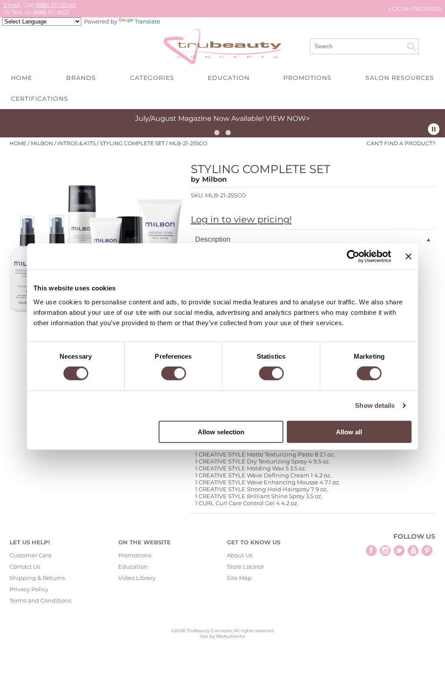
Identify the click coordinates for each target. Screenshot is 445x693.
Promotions (307, 78)
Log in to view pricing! (241, 219)
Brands (81, 78)
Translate (147, 21)
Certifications (39, 99)
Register (427, 8)
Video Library (137, 577)
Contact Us (25, 566)
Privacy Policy (29, 589)
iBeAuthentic (231, 636)
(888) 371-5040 (55, 4)
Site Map (239, 577)
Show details (375, 405)
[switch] (173, 373)
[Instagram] (385, 550)
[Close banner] (408, 256)
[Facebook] (371, 550)
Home (21, 78)
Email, (12, 4)
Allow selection (221, 431)
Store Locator (245, 566)
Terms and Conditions (40, 600)
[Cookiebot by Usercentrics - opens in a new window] (353, 256)
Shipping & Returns (37, 577)
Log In (399, 8)
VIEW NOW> (288, 118)
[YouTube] (413, 550)
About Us (239, 555)
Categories (152, 78)
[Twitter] (399, 550)
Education (228, 78)
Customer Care (31, 555)
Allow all (349, 431)
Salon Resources (399, 78)
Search (411, 46)
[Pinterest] (427, 550)
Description (212, 239)
